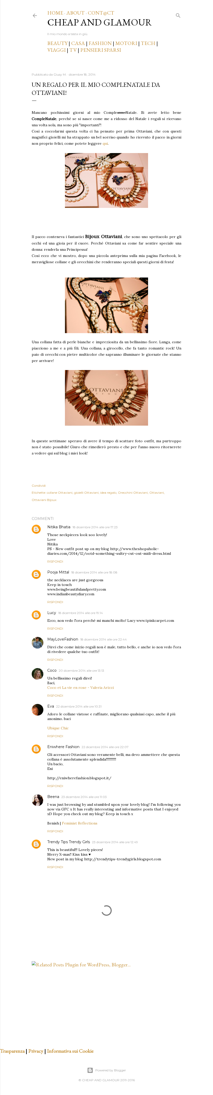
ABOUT (75, 12)
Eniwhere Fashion (63, 746)
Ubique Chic (58, 728)
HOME (55, 12)
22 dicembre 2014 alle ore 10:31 (79, 706)
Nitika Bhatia (58, 527)
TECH (148, 43)
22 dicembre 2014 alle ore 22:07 (105, 747)
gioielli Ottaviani (86, 492)
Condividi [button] (39, 485)
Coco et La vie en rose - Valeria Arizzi (80, 687)
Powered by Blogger (110, 1070)
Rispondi (55, 561)
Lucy (51, 612)
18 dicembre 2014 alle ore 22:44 (103, 639)
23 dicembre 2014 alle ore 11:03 (84, 797)
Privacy (35, 1050)
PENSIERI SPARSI (100, 50)
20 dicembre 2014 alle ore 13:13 (81, 670)
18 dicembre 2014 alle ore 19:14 (80, 613)
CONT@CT (101, 12)
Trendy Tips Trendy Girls (68, 842)
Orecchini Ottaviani (133, 492)
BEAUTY (57, 43)
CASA (78, 43)
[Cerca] (178, 14)
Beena (53, 796)
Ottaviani (156, 492)
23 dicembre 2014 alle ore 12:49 (115, 842)
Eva (50, 706)
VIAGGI (57, 50)
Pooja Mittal (58, 572)
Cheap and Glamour (99, 22)
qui (105, 143)
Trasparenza (12, 1050)
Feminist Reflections (79, 823)
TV (73, 50)
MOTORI (126, 43)
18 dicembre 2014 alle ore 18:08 (94, 572)
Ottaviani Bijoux (44, 500)
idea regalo (108, 492)
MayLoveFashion (62, 639)
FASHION (100, 43)
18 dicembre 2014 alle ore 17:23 (95, 527)
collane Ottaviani (59, 492)
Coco (52, 670)
